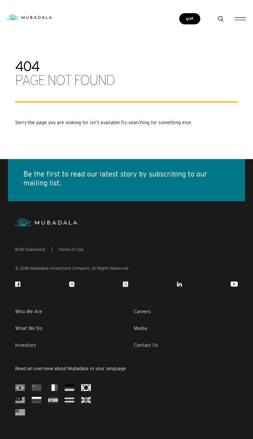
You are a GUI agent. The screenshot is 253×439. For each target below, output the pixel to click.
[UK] (86, 399)
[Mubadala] (29, 17)
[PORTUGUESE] (20, 387)
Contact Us (146, 345)
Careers (142, 311)
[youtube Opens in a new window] (234, 284)
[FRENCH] (53, 387)
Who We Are (28, 311)
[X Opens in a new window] (125, 284)
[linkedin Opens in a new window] (179, 284)
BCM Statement (30, 249)
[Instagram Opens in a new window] (71, 284)
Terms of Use (70, 249)
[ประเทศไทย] (69, 399)
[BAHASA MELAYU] (20, 399)
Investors (25, 345)
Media (140, 328)
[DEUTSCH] (69, 387)
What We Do (28, 328)
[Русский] (36, 399)
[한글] (86, 387)
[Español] (53, 399)
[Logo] (46, 222)
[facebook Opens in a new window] (17, 284)
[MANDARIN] (36, 387)
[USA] (20, 412)
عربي (190, 18)
